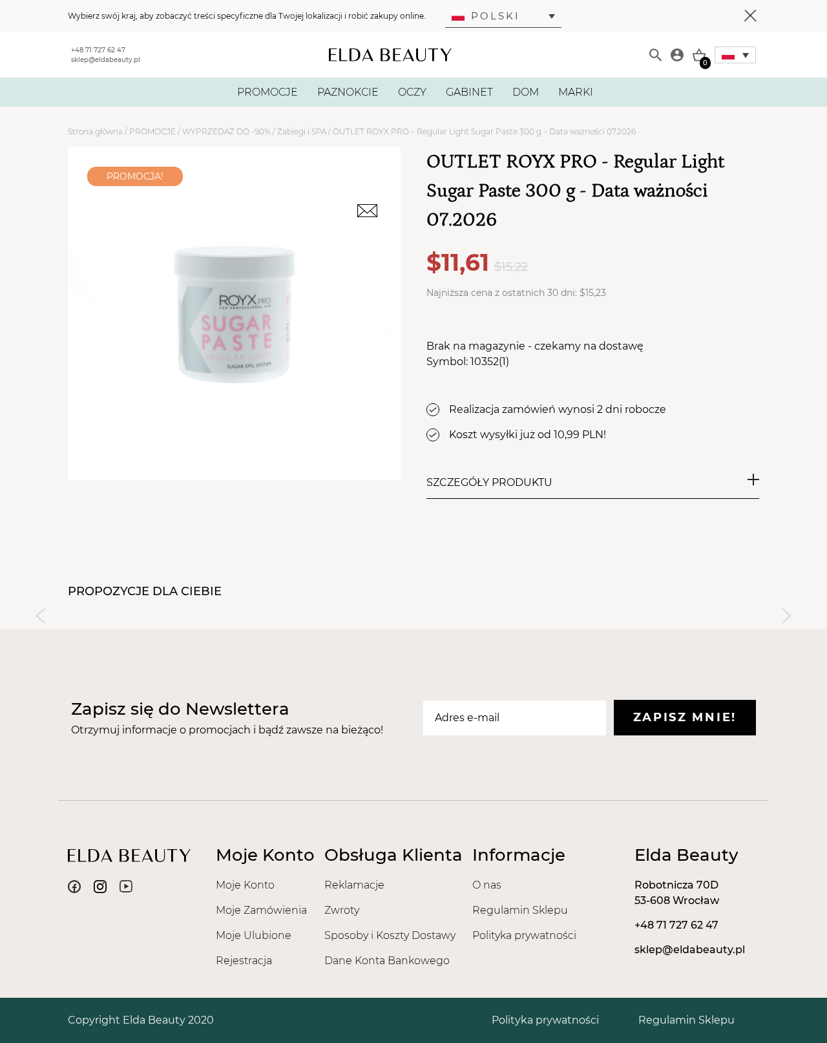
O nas (486, 885)
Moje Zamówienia (261, 910)
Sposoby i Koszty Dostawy (389, 935)
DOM (525, 92)
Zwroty (341, 910)
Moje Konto (245, 885)
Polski (495, 16)
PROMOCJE (267, 92)
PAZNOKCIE (348, 92)
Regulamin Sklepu (520, 910)
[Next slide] (787, 616)
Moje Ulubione (253, 935)
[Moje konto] (677, 54)
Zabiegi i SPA (301, 131)
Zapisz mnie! (685, 717)
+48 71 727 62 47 (98, 50)
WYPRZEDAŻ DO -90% (226, 131)
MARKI (575, 92)
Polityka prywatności (524, 935)
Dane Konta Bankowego (387, 960)
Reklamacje (354, 885)
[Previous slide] (40, 616)
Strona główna (95, 131)
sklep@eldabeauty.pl (105, 60)
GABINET (469, 92)
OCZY (412, 92)
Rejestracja (244, 960)
